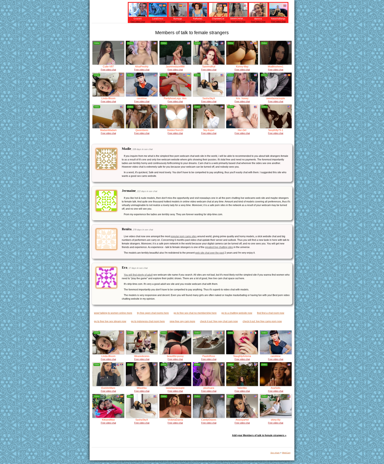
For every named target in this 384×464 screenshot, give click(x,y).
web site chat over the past (209, 252)
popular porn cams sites (184, 236)
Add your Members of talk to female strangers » (259, 435)
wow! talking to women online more (113, 313)
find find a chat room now (270, 313)
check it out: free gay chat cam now (219, 321)
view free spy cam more (182, 321)
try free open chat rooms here (153, 313)
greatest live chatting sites (219, 247)
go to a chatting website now (236, 313)
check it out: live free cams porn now (262, 321)
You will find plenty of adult (138, 274)
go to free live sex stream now (110, 321)
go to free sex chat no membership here (195, 313)
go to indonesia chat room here (148, 321)
